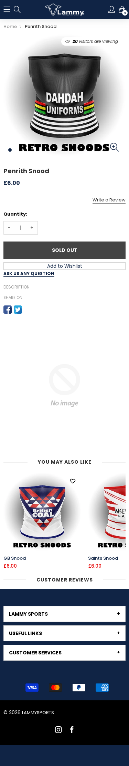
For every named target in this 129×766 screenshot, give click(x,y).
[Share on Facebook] (7, 309)
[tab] (64, 614)
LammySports (38, 712)
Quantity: (15, 214)
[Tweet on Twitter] (18, 309)
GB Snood (14, 558)
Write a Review (109, 200)
